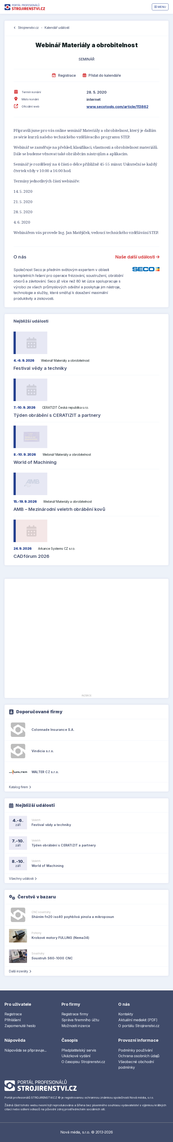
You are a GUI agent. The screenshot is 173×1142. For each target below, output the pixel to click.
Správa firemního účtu (80, 1020)
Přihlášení (13, 1020)
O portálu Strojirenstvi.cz (138, 1025)
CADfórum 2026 (32, 556)
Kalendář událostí (57, 27)
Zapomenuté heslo (20, 1025)
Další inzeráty (18, 971)
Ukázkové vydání (75, 1056)
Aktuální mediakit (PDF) (137, 1020)
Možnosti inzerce (75, 1025)
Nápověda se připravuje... (26, 1050)
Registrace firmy (74, 1014)
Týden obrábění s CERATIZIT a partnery (57, 415)
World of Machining (35, 462)
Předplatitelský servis (78, 1050)
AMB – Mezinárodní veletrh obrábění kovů (59, 509)
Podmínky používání (135, 1050)
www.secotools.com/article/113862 (117, 106)
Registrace (66, 75)
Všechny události (21, 878)
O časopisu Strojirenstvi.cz (83, 1061)
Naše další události (135, 257)
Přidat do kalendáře (104, 75)
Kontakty (125, 1014)
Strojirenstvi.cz (28, 27)
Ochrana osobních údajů (138, 1056)
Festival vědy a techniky (40, 368)
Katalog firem (18, 787)
